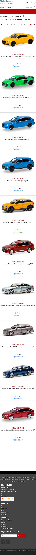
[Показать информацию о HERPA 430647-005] (18, 413)
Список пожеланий (7, 528)
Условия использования (8, 492)
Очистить (27, 19)
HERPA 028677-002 (18, 220)
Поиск (3, 506)
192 (34, 24)
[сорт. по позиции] (7, 24)
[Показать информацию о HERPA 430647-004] (18, 372)
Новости (4, 508)
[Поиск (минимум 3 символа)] (34, 7)
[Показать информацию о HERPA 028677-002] (18, 206)
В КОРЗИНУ (19, 66)
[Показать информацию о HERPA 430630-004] (18, 289)
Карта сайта (4, 487)
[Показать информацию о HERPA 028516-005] (18, 81)
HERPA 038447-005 (18, 262)
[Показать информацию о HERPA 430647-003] (18, 330)
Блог (2, 510)
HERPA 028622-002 (18, 179)
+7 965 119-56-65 (6, 7)
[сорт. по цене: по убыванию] (21, 24)
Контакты (4, 496)
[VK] (3, 542)
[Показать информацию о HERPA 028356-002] (18, 39)
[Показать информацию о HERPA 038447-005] (18, 247)
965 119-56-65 (8, 3)
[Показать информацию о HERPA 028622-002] (18, 164)
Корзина (4, 526)
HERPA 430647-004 (18, 386)
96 (30, 24)
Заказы (3, 522)
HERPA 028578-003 (18, 137)
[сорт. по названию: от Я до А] (14, 24)
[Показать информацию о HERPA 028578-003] (18, 123)
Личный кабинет (6, 520)
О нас (3, 494)
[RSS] (8, 542)
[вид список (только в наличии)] (4, 24)
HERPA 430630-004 (18, 303)
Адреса (3, 524)
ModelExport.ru (7, 1)
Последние (4, 512)
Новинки (4, 514)
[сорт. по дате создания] (24, 24)
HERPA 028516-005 (18, 96)
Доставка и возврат (7, 489)
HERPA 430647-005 (18, 428)
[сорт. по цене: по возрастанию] (17, 24)
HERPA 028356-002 (18, 54)
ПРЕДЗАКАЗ (19, 232)
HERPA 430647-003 (18, 345)
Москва (1, 3)
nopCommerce (9, 550)
